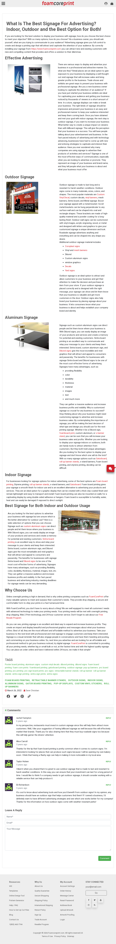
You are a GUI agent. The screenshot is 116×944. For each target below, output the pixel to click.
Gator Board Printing (38, 683)
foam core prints (20, 667)
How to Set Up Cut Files (19, 910)
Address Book (66, 905)
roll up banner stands (69, 461)
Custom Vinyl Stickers (88, 683)
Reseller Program (42, 924)
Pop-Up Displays (63, 683)
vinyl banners (91, 197)
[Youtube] (100, 900)
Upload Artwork (66, 910)
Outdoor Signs (76, 680)
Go (96, 893)
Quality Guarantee (42, 891)
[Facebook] (88, 900)
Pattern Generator (16, 900)
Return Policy (40, 910)
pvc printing (18, 671)
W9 (10, 886)
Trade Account (41, 920)
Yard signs (70, 270)
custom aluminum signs (35, 526)
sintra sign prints (38, 674)
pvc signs (49, 671)
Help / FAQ (13, 905)
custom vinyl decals (50, 664)
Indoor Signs (95, 680)
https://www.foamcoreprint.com (46, 49)
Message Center (67, 896)
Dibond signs (65, 351)
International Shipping (44, 905)
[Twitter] (94, 900)
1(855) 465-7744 (15, 924)
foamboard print (67, 433)
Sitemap (70, 936)
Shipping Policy (41, 900)
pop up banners (90, 667)
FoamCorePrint (96, 596)
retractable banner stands (67, 671)
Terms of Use (47, 936)
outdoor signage (74, 667)
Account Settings (67, 886)
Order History (65, 891)
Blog (11, 915)
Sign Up (38, 915)
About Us (39, 886)
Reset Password (67, 900)
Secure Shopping (42, 896)
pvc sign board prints (34, 671)
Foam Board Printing (17, 680)
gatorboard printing (57, 667)
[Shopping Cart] (111, 3)
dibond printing (67, 664)
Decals (68, 266)
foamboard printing (38, 667)
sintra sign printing (20, 674)
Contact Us (14, 920)
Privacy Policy (60, 936)
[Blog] (94, 905)
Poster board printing (14, 664)
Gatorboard (101, 458)
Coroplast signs (72, 246)
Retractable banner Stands (48, 680)
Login (62, 920)
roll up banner (86, 671)
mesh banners (80, 250)
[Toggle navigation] (4, 3)
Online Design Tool (16, 896)
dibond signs (81, 664)
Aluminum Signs (14, 683)
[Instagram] (88, 905)
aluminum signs (32, 664)
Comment (104, 858)
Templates (13, 891)
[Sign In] (106, 3)
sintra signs (52, 674)
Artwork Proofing (67, 915)
